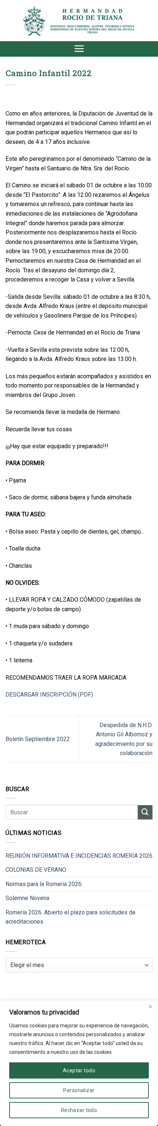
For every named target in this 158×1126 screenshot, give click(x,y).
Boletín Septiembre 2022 (38, 739)
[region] (79, 1063)
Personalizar (78, 1090)
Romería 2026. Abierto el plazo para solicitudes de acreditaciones (71, 917)
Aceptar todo (79, 1070)
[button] (79, 48)
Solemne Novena (27, 898)
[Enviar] (145, 812)
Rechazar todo (79, 1110)
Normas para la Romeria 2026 (44, 884)
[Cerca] (150, 1006)
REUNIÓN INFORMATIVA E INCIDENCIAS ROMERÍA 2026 (79, 855)
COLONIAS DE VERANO (36, 869)
